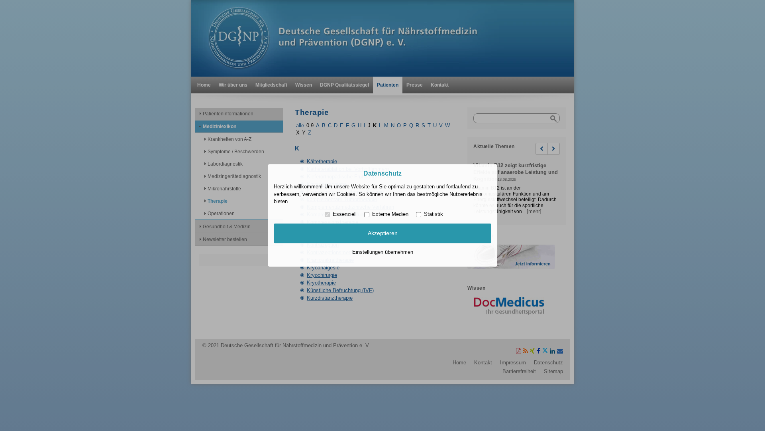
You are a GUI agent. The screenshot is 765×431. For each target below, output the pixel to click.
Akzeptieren (383, 233)
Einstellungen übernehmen (382, 252)
